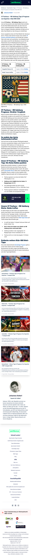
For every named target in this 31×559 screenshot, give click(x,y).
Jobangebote (16, 467)
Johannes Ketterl (8, 13)
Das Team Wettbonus (15, 465)
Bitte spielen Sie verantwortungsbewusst (15, 487)
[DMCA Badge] (10, 518)
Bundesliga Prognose (20, 245)
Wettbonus (3, 8)
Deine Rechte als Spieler (15, 489)
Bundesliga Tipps (15, 448)
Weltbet (26, 69)
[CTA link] (4, 198)
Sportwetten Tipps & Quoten (15, 438)
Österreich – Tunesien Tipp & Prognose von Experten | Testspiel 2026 (13, 304)
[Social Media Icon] (12, 505)
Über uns (16, 462)
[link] (16, 198)
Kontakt (15, 473)
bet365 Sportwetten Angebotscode (15, 441)
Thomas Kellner (11, 283)
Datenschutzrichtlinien (16, 494)
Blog (15, 456)
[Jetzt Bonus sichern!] (27, 198)
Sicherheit (15, 484)
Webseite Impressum (15, 470)
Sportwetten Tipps (11, 8)
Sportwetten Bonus (9, 171)
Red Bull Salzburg (10, 37)
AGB (15, 500)
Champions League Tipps (15, 451)
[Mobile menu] (2, 2)
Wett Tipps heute (23, 218)
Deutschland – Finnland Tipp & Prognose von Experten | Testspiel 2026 (13, 274)
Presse (15, 475)
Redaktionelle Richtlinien (15, 481)
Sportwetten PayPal (15, 446)
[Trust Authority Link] (20, 522)
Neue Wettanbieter (15, 443)
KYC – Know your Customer (15, 492)
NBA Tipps (15, 454)
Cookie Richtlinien (15, 497)
